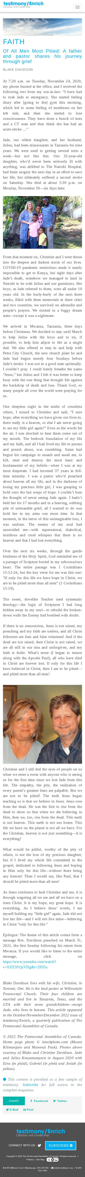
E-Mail (14, 1109)
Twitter (62, 1101)
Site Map (40, 1159)
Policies (29, 1159)
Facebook (41, 1101)
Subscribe (30, 1085)
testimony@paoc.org (63, 1168)
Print (29, 1109)
